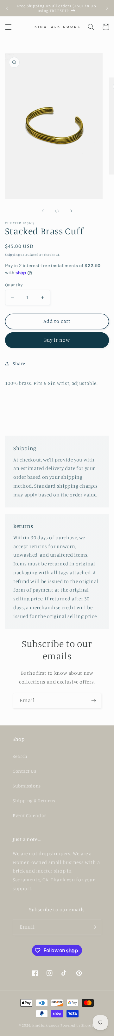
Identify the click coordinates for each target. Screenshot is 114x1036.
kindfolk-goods (46, 1025)
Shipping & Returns (34, 800)
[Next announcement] (107, 8)
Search (20, 756)
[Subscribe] (93, 700)
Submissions (27, 785)
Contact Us (24, 771)
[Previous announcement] (7, 8)
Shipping (12, 254)
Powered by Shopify (77, 1025)
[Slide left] (43, 211)
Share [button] (19, 363)
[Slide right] (71, 211)
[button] (8, 27)
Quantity (13, 284)
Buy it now (57, 340)
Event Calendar (29, 815)
